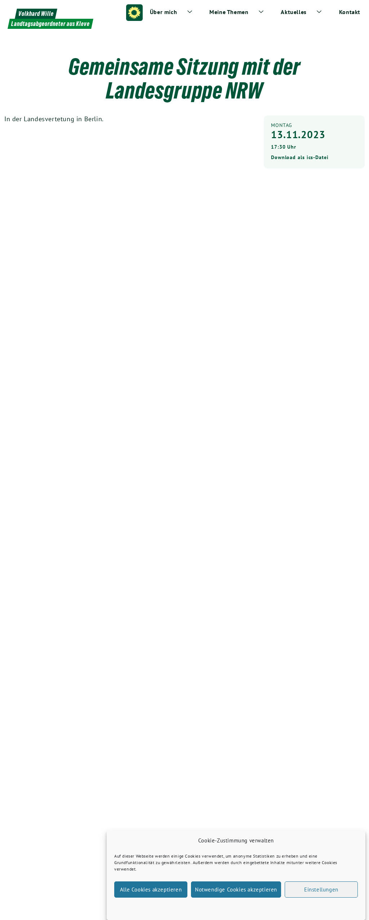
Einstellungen (321, 889)
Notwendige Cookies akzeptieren (236, 889)
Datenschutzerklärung (242, 907)
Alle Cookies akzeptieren (151, 889)
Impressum (279, 907)
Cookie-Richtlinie (199, 907)
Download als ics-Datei (300, 157)
